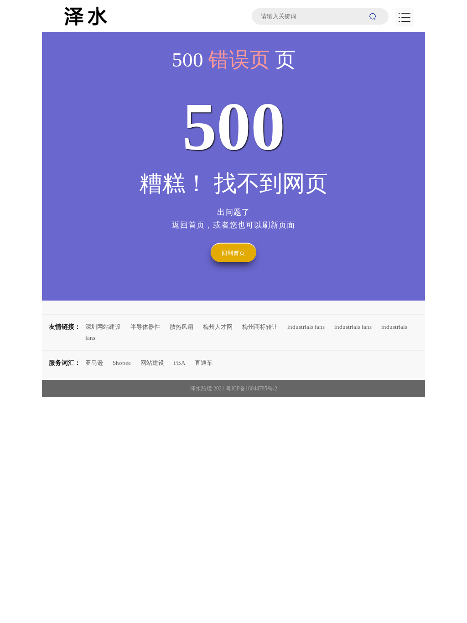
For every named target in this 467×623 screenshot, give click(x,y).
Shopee (122, 362)
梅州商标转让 (260, 326)
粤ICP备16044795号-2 (251, 388)
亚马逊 (94, 362)
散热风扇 (181, 326)
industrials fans (306, 326)
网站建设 (152, 362)
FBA (179, 362)
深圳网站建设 (103, 326)
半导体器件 (145, 326)
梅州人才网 (218, 326)
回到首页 (233, 253)
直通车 (204, 362)
